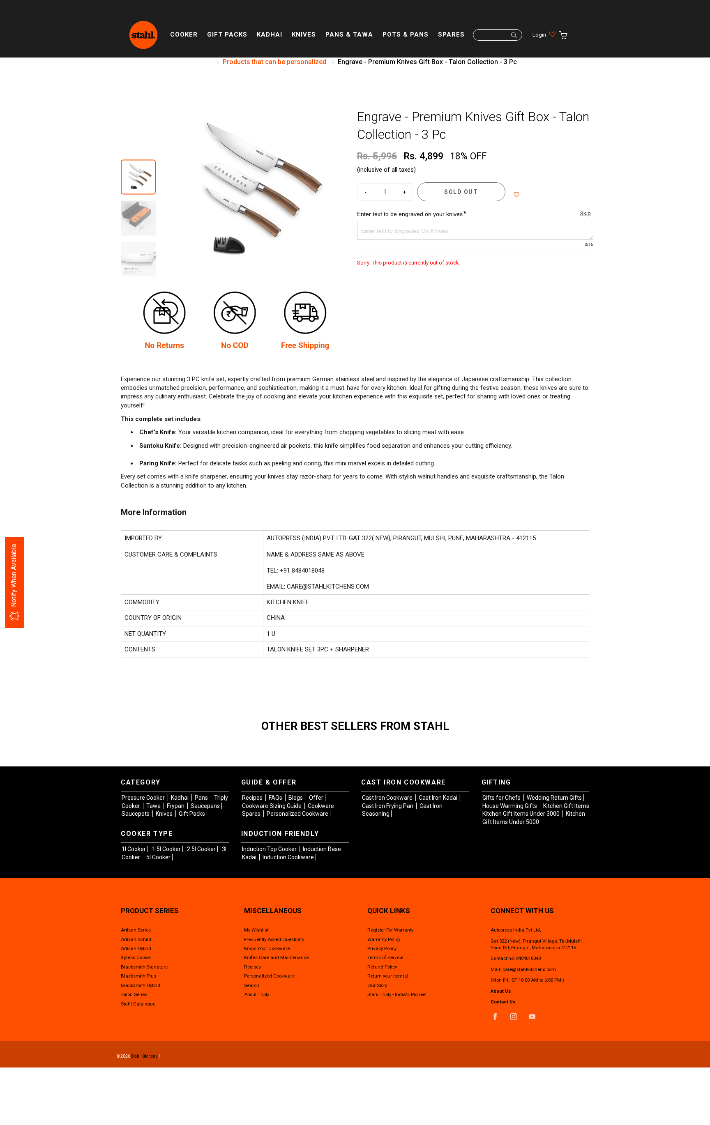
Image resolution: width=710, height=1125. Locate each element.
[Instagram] (513, 1017)
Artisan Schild (136, 939)
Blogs (296, 797)
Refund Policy (382, 967)
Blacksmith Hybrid (140, 985)
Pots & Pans (406, 34)
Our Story (377, 985)
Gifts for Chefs (502, 797)
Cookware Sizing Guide (272, 806)
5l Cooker (158, 857)
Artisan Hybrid (136, 948)
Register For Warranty (390, 930)
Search (251, 985)
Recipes (253, 797)
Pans (202, 797)
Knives (304, 34)
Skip (585, 213)
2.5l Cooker (201, 849)
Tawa (154, 806)
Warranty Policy (383, 939)
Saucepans (205, 806)
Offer (316, 797)
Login (539, 35)
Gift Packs (227, 34)
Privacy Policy (381, 948)
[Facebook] (495, 1017)
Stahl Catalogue (138, 1004)
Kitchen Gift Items (566, 806)
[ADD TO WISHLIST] (516, 194)
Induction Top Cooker (270, 849)
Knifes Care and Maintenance (276, 957)
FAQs (276, 797)
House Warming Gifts (510, 806)
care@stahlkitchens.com (529, 969)
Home (202, 62)
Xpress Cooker (136, 957)
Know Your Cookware (267, 948)
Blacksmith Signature (144, 967)
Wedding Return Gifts (554, 797)
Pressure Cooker (144, 797)
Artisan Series (136, 930)
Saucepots (136, 813)
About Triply (256, 994)
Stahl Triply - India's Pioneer (397, 994)
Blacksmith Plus (138, 976)
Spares (451, 34)
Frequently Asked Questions (274, 939)
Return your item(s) (387, 976)
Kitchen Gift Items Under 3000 (521, 813)
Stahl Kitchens (144, 1056)
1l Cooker (134, 849)
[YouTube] (532, 1017)
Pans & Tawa (349, 34)
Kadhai (269, 34)
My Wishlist (256, 930)
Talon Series (134, 994)
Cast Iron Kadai (438, 797)
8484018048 (528, 958)
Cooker (184, 34)
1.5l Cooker (166, 849)
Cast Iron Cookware (388, 797)
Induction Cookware (288, 857)
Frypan (176, 806)
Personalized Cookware (297, 813)
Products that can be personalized (274, 62)
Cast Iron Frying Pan (388, 806)
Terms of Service (385, 957)
